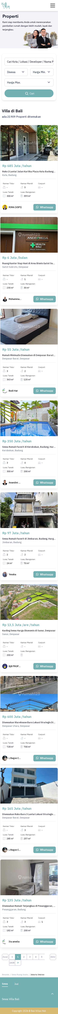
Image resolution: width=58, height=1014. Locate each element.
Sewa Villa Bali (10, 999)
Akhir (52, 956)
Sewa (5, 983)
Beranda (5, 974)
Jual (16, 984)
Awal (5, 956)
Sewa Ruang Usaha (20, 974)
